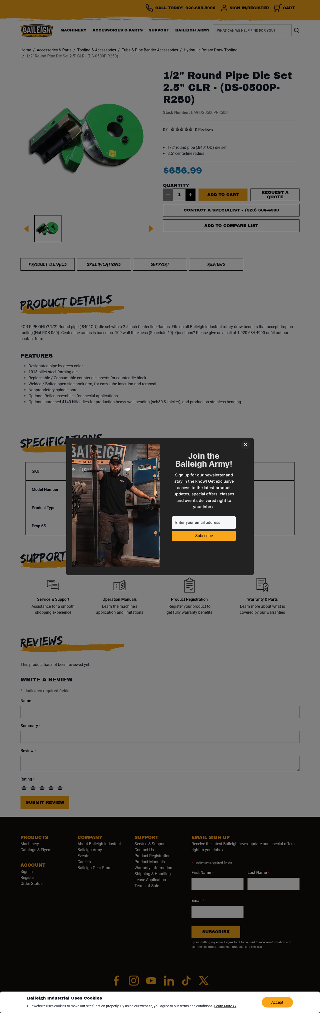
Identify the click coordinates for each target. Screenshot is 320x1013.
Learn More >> (225, 1006)
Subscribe (204, 535)
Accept (277, 1002)
